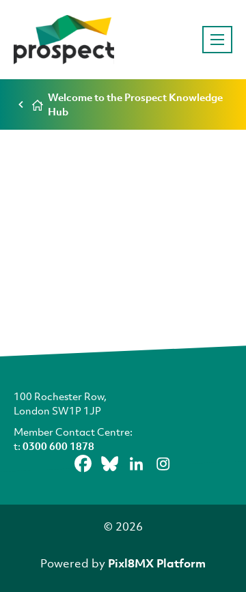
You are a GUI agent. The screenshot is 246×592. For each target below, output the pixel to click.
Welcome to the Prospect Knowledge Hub (135, 104)
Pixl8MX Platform (157, 563)
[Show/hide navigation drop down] (217, 39)
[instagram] (163, 463)
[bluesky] (110, 463)
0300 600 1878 (58, 446)
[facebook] (83, 463)
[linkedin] (136, 463)
